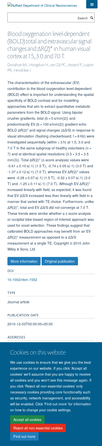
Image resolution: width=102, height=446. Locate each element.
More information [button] (24, 261)
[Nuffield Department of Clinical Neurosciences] (42, 3)
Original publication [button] (60, 261)
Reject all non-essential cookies (38, 427)
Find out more (24, 436)
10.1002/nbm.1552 (22, 279)
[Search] (91, 17)
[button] (92, 4)
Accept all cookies (27, 419)
